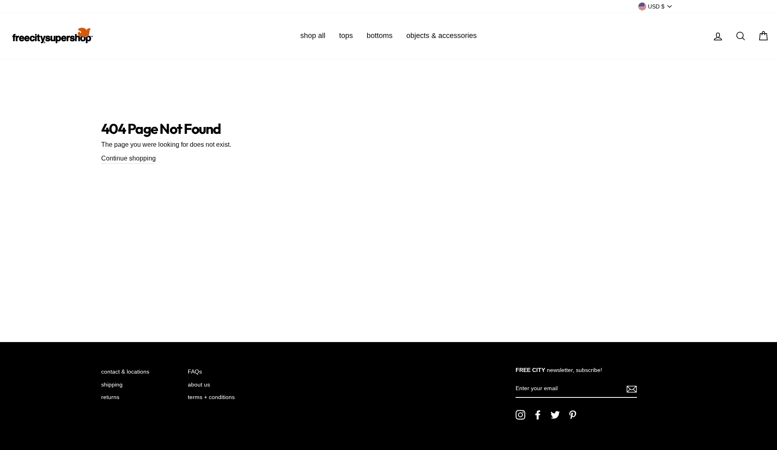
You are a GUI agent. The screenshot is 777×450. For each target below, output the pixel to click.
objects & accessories (441, 36)
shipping (112, 385)
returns (110, 397)
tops (346, 36)
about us (199, 385)
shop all (312, 36)
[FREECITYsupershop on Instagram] (520, 415)
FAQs (195, 372)
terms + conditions (211, 397)
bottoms (380, 36)
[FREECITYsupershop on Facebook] (538, 415)
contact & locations (125, 372)
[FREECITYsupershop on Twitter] (555, 415)
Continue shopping (128, 158)
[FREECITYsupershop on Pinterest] (572, 415)
